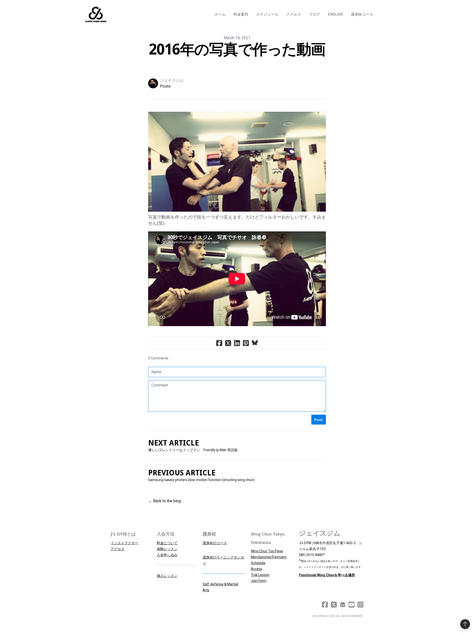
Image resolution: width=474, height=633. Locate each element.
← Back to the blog (164, 501)
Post (318, 419)
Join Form (258, 581)
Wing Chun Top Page (267, 551)
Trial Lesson (260, 575)
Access (256, 569)
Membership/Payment (268, 557)
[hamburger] (112, 12)
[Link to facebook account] (325, 604)
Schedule (258, 563)
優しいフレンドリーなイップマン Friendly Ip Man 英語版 (193, 450)
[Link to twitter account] (334, 604)
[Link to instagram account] (360, 604)
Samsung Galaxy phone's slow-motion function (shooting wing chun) (201, 480)
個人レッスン (167, 576)
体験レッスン (167, 549)
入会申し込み (167, 555)
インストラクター (124, 543)
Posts (165, 86)
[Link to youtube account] (352, 604)
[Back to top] (465, 624)
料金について (167, 543)
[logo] (95, 14)
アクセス (117, 549)
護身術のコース (215, 543)
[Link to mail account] (343, 604)
